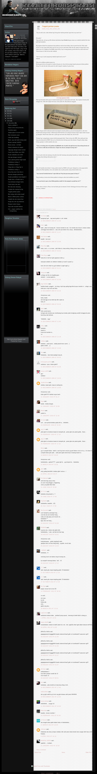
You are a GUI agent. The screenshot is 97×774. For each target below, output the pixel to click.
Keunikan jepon (12, 130)
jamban (55, 28)
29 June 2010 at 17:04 (49, 496)
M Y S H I (43, 491)
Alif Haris (43, 669)
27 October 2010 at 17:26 (50, 572)
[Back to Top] (96, 26)
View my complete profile (13, 59)
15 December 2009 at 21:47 (51, 232)
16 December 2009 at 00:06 (51, 251)
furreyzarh (43, 272)
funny (47, 28)
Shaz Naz (43, 246)
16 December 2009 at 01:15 (51, 268)
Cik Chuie (43, 216)
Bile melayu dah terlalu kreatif (16, 194)
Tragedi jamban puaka (50, 26)
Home (63, 752)
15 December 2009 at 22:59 (51, 241)
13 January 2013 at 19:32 (50, 745)
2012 (8, 113)
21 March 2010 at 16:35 (49, 464)
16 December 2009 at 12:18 (51, 336)
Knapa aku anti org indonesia (16, 201)
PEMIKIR (43, 527)
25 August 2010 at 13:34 (50, 546)
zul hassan (44, 720)
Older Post (89, 752)
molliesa (43, 341)
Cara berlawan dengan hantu (16, 182)
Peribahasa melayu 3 (14, 162)
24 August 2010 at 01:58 (50, 523)
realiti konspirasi (9, 12)
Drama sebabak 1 (13, 125)
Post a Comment (41, 749)
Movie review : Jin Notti (14, 145)
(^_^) (42, 567)
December (11, 123)
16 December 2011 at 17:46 (51, 687)
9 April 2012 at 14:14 (48, 736)
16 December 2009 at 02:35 (51, 291)
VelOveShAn (44, 691)
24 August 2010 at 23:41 (50, 534)
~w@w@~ (44, 550)
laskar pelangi (44, 701)
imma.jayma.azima (46, 362)
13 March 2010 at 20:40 (49, 455)
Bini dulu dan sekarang (14, 187)
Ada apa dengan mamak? (15, 157)
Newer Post (38, 752)
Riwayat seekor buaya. (14, 204)
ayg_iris (43, 429)
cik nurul (43, 420)
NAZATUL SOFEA (46, 740)
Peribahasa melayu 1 (14, 169)
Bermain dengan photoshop (15, 174)
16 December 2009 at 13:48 (51, 348)
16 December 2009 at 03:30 (51, 304)
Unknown (43, 729)
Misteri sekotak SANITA (14, 142)
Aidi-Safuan (44, 236)
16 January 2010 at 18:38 (50, 406)
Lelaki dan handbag (13, 137)
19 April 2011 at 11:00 (49, 627)
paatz (42, 308)
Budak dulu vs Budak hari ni (15, 179)
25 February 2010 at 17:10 (51, 434)
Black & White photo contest (16, 196)
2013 (8, 111)
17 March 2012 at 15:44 (49, 725)
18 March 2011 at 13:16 (49, 608)
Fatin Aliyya (44, 255)
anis (42, 682)
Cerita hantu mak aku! (14, 184)
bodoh (43, 28)
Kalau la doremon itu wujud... (16, 147)
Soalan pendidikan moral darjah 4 (17, 177)
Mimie (42, 448)
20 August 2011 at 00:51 (50, 678)
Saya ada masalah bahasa (15, 206)
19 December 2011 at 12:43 (51, 697)
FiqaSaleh (43, 501)
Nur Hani (43, 586)
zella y (42, 325)
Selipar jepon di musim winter (16, 132)
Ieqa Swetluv (44, 284)
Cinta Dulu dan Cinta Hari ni (15, 172)
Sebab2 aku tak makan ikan (15, 199)
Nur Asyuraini (44, 510)
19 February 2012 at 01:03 (51, 715)
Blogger (20, 341)
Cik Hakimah (44, 478)
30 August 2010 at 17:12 (50, 563)
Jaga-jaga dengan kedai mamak (16, 150)
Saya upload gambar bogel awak (17, 159)
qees (42, 469)
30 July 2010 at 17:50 (48, 506)
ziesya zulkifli (44, 371)
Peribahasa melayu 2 (14, 164)
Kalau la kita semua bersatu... (16, 127)
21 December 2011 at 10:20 (51, 706)
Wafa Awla (44, 710)
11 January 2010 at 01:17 (50, 397)
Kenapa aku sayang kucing (15, 189)
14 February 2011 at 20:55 (51, 591)
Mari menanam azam (14, 135)
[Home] (96, 28)
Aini (42, 352)
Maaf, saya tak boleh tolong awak (17, 140)
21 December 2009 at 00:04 (51, 357)
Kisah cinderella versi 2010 (15, 154)
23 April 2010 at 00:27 (49, 474)
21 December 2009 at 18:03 (51, 378)
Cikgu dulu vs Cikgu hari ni (15, 167)
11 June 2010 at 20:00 (48, 487)
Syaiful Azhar (44, 382)
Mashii (42, 410)
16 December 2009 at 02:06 (51, 279)
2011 (8, 116)
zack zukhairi (20, 35)
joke (59, 28)
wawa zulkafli (44, 622)
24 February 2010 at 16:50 (51, 425)
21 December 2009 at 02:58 (51, 367)
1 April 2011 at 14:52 (48, 618)
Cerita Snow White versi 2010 (16, 152)
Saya (42, 401)
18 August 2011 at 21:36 (50, 636)
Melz (58, 773)
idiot (51, 28)
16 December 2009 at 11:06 (51, 321)
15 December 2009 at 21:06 (51, 221)
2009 (8, 121)
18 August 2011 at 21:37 (50, 655)
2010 (8, 118)
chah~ (42, 225)
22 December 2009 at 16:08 (51, 387)
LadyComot (44, 613)
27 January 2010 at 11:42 (50, 415)
